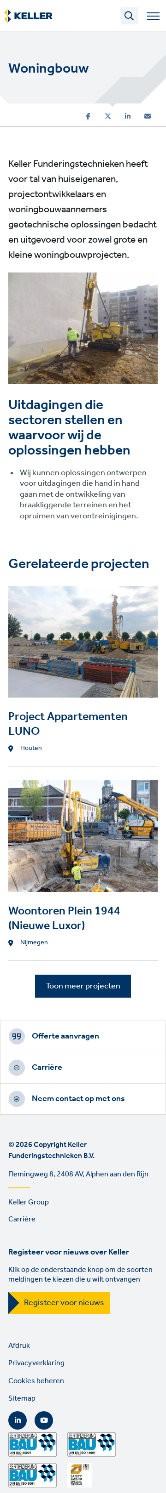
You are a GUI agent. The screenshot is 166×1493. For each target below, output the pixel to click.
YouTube (44, 1420)
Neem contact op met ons (78, 1099)
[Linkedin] (127, 116)
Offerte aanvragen (65, 1036)
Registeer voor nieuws (64, 1303)
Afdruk (19, 1346)
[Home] (28, 16)
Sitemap (22, 1398)
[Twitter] (108, 116)
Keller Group (28, 1202)
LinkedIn (17, 1420)
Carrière (47, 1067)
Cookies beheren (36, 1381)
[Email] (147, 116)
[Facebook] (88, 116)
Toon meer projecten (83, 986)
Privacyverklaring (36, 1363)
